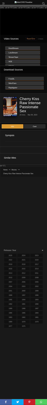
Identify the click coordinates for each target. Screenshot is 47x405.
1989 (10, 308)
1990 (36, 304)
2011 (36, 273)
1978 (36, 322)
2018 (23, 264)
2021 (23, 260)
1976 (23, 326)
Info (12, 126)
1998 (10, 295)
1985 (23, 313)
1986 (10, 313)
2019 (10, 264)
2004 (10, 286)
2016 (10, 269)
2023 (36, 255)
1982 (23, 317)
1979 (23, 322)
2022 (10, 260)
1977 (10, 326)
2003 (23, 286)
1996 (36, 295)
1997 (23, 295)
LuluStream (13, 53)
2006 (23, 282)
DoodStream (13, 48)
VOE (10, 61)
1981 (36, 317)
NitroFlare (12, 83)
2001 (10, 291)
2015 (23, 269)
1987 (36, 308)
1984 (36, 313)
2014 (36, 269)
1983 (10, 317)
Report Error (31, 39)
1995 (10, 300)
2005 (36, 282)
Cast (34, 126)
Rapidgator (12, 88)
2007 (10, 282)
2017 (36, 264)
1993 (36, 300)
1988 (23, 308)
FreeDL (11, 79)
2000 (23, 291)
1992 (10, 304)
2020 (36, 260)
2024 (23, 255)
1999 (36, 291)
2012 (23, 273)
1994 (23, 300)
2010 (10, 278)
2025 (10, 255)
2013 (10, 273)
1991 (23, 304)
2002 (36, 286)
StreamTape (13, 57)
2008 (36, 278)
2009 (23, 278)
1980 (10, 322)
